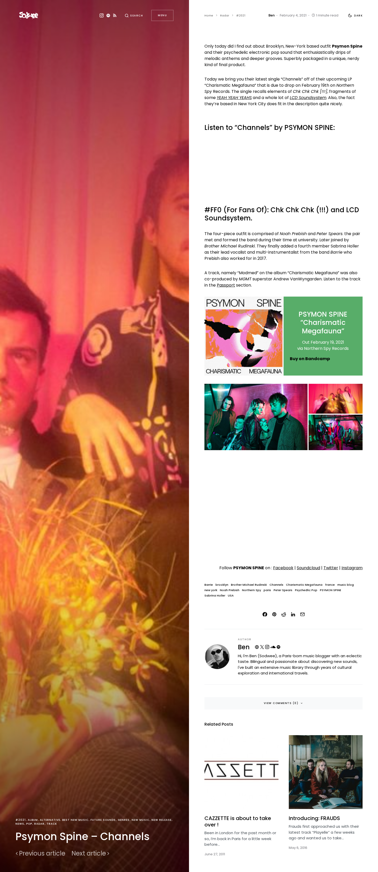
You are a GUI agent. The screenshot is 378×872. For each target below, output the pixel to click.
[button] (134, 15)
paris (267, 590)
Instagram (352, 568)
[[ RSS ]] (114, 15)
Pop (29, 824)
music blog (345, 584)
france (330, 584)
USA (231, 595)
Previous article (42, 853)
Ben (244, 647)
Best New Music (75, 820)
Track (52, 824)
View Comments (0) (281, 703)
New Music (140, 820)
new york (210, 590)
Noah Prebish (229, 590)
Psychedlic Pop (306, 590)
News (19, 824)
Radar (39, 824)
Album (33, 820)
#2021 (20, 820)
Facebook (283, 568)
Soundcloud (308, 568)
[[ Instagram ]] (102, 15)
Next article (88, 853)
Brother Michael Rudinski (249, 584)
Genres (124, 820)
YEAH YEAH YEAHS (234, 98)
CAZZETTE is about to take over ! (237, 821)
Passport (226, 285)
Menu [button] (162, 15)
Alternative (50, 820)
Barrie (208, 584)
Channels (276, 584)
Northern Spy (251, 590)
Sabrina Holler (214, 595)
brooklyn (221, 584)
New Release (161, 820)
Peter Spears (283, 590)
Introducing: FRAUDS (314, 818)
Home (208, 15)
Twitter (330, 568)
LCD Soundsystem (308, 98)
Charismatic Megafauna (304, 584)
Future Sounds (103, 820)
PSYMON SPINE (330, 590)
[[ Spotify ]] (108, 15)
